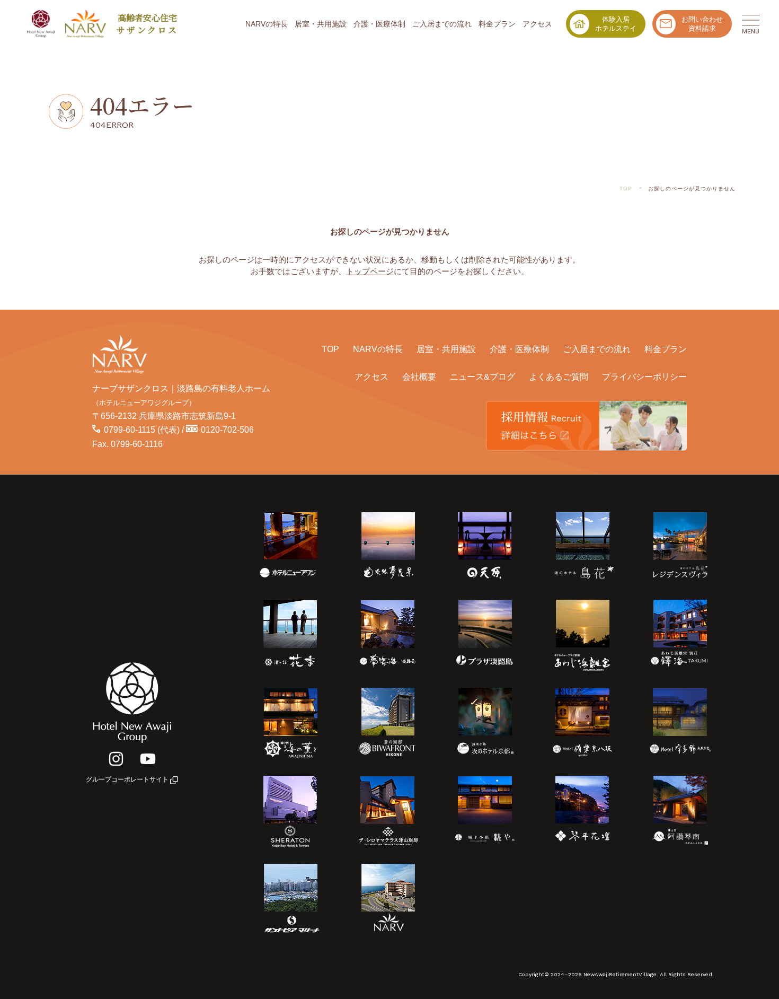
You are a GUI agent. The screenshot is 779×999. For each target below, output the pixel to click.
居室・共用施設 (321, 24)
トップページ (370, 271)
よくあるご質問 (558, 376)
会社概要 (419, 376)
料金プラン (497, 24)
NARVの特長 (266, 24)
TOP (330, 349)
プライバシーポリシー (644, 376)
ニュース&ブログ (482, 376)
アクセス (537, 24)
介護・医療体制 (379, 24)
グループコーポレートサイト (128, 779)
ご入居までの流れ (442, 24)
